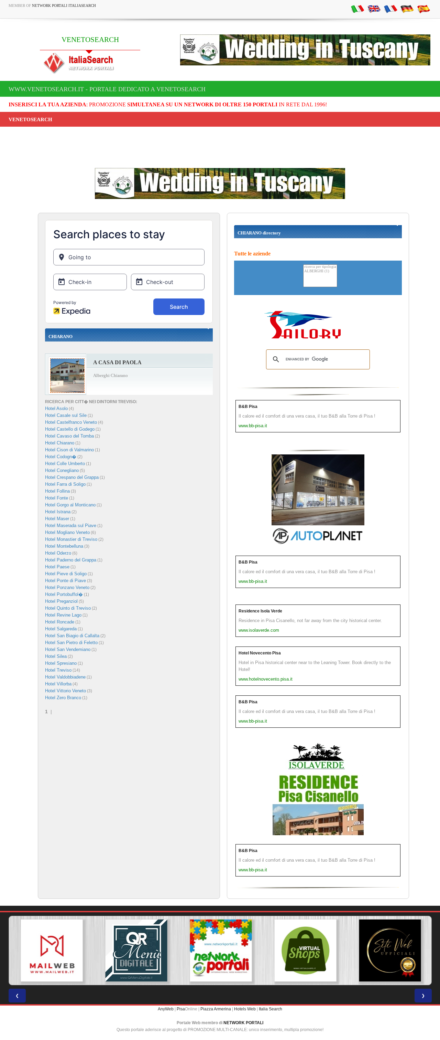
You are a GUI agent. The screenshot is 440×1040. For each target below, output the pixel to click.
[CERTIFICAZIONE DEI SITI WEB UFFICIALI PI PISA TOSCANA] (389, 950)
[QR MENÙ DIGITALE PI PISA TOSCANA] (135, 950)
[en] (374, 9)
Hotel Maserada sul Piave (70, 525)
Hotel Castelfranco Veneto (71, 422)
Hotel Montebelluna (64, 546)
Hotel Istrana (57, 511)
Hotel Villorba (58, 683)
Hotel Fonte (56, 498)
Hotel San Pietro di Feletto (71, 642)
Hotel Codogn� (60, 456)
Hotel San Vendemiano (67, 649)
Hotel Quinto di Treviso (68, 608)
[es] (423, 9)
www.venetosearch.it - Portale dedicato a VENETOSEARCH (107, 89)
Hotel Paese (57, 566)
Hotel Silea (56, 656)
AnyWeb (166, 1009)
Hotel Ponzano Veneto (67, 587)
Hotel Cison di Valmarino (69, 449)
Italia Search (270, 1009)
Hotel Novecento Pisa (260, 653)
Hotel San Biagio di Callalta (72, 635)
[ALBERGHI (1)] (320, 271)
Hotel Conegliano (62, 470)
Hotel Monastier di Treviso (71, 539)
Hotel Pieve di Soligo (66, 573)
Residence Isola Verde (260, 611)
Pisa (181, 1009)
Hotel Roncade (59, 621)
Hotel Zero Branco (63, 697)
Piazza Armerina (215, 1009)
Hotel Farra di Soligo (65, 484)
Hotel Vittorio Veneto (65, 690)
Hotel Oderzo (58, 553)
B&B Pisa (248, 406)
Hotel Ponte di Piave (65, 580)
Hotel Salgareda (61, 628)
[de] (407, 9)
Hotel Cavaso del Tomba (69, 436)
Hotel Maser (57, 518)
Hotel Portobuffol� (64, 594)
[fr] (390, 9)
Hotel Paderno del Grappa (70, 560)
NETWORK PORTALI (243, 1022)
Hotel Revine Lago (63, 615)
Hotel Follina (57, 491)
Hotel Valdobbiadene (65, 677)
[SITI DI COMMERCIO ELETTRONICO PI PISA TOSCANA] (305, 950)
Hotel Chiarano (59, 442)
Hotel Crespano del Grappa (72, 477)
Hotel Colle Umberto (65, 463)
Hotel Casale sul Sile (66, 415)
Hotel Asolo (56, 408)
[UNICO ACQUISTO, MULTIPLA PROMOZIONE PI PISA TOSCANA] (220, 950)
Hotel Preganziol (61, 601)
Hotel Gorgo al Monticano (70, 504)
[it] (357, 9)
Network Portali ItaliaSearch (64, 5)
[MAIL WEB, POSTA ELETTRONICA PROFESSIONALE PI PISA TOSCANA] (51, 950)
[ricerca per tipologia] (320, 267)
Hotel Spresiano (61, 663)
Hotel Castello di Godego (70, 429)
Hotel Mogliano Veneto (67, 532)
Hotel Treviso (58, 670)
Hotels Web (245, 1009)
